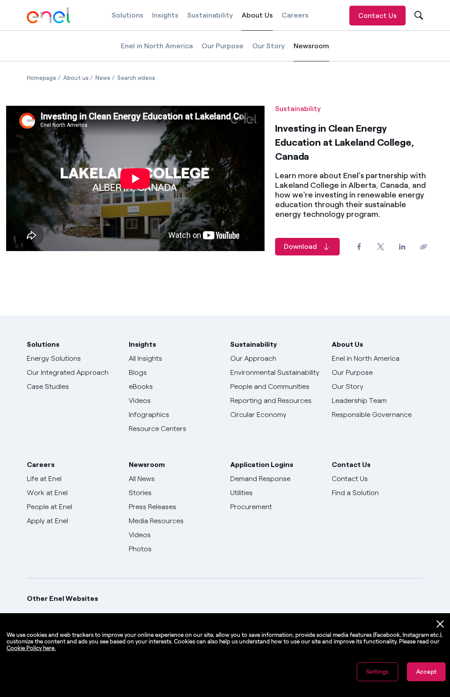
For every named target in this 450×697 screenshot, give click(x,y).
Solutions (127, 15)
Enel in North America (157, 46)
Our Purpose (222, 46)
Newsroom (311, 51)
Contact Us (377, 15)
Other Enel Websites (62, 598)
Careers (295, 15)
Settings (377, 671)
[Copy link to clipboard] (423, 246)
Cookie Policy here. (31, 648)
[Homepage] (49, 15)
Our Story (268, 46)
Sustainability (210, 15)
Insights (165, 15)
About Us (257, 21)
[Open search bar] (417, 15)
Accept (426, 671)
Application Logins (261, 464)
